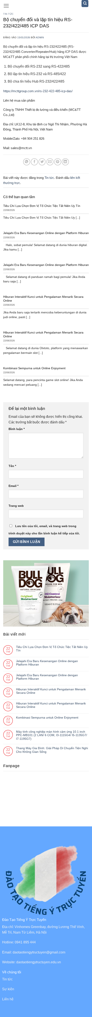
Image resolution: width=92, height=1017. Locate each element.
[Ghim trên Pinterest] (57, 161)
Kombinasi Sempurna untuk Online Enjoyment (47, 717)
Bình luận (17, 429)
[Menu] (6, 6)
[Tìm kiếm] (85, 3)
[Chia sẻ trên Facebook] (34, 161)
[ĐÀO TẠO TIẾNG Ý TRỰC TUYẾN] (46, 6)
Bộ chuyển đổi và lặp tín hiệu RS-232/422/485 (35, 46)
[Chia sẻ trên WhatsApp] (26, 161)
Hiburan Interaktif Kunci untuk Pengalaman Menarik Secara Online (51, 691)
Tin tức (8, 14)
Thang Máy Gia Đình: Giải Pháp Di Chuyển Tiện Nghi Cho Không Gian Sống (52, 749)
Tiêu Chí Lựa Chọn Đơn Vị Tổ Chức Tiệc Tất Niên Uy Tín (52, 648)
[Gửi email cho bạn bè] (49, 161)
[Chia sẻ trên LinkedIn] (65, 161)
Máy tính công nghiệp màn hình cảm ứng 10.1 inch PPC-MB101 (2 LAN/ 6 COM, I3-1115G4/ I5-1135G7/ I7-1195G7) (51, 735)
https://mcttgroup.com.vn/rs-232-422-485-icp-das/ (38, 91)
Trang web (16, 505)
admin (40, 37)
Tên (12, 466)
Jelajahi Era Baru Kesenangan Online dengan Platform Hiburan (47, 662)
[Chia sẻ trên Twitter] (42, 161)
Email (13, 486)
